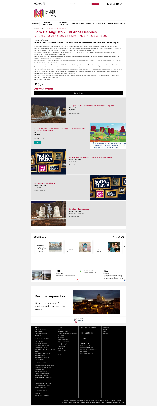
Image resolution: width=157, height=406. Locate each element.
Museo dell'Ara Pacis (41, 347)
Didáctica (100, 24)
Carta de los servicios (41, 333)
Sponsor (105, 333)
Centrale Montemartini (41, 343)
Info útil (60, 329)
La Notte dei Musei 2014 (44, 183)
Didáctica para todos (86, 347)
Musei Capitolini (39, 341)
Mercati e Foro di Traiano (42, 345)
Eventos (90, 24)
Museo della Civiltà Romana (43, 353)
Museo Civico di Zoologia (42, 395)
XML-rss (122, 402)
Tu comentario (62, 350)
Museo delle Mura (40, 355)
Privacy (78, 402)
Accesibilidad (62, 345)
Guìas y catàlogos (63, 343)
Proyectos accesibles (86, 353)
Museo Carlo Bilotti (40, 387)
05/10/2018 (113, 277)
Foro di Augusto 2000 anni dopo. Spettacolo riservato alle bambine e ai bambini (59, 130)
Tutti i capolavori (88, 328)
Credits (102, 402)
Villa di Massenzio (40, 359)
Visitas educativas (63, 339)
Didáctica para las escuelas (88, 345)
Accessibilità (61, 346)
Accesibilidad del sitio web (112, 402)
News (105, 329)
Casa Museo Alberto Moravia (43, 385)
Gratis (38, 142)
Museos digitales (63, 23)
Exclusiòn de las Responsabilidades (90, 402)
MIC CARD (61, 335)
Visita (122, 24)
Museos (35, 24)
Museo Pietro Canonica (41, 375)
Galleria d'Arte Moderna (42, 373)
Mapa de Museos (63, 331)
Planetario (38, 393)
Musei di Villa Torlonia (41, 379)
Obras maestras (47, 23)
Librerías (60, 348)
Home (36, 28)
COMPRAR (95, 4)
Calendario (112, 24)
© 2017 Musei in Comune (67, 402)
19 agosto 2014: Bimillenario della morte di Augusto (91, 106)
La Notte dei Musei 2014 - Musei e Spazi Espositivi (90, 157)
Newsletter (38, 335)
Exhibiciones (78, 24)
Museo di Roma (39, 369)
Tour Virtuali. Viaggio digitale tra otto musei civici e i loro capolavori (42, 248)
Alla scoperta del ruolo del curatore (66, 275)
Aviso (104, 331)
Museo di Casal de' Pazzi (42, 357)
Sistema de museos (40, 329)
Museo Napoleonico (41, 371)
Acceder (103, 4)
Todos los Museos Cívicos (81, 4)
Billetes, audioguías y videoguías (67, 333)
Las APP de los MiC (63, 341)
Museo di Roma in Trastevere (43, 377)
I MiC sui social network (100, 250)
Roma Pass (61, 337)
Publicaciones (39, 331)
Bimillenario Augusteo (79, 209)
